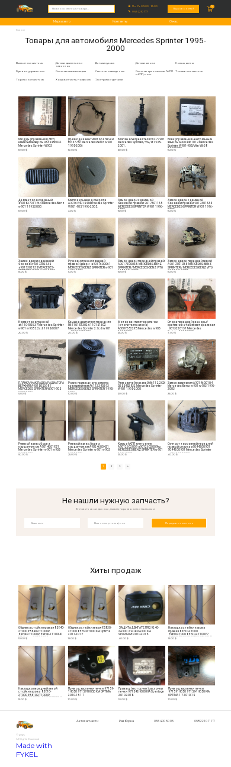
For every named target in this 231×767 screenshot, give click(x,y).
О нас (173, 21)
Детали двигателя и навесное (69, 64)
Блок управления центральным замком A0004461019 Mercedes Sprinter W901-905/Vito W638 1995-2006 (190, 143)
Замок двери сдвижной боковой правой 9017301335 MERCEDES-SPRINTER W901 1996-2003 (190, 204)
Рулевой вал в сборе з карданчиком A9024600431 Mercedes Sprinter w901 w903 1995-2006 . (89, 447)
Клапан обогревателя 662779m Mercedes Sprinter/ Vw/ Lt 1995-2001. (141, 142)
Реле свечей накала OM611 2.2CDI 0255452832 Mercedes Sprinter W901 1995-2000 (141, 386)
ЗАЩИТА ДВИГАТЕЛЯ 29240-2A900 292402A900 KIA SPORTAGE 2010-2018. (138, 631)
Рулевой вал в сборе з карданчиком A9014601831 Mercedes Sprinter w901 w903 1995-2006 (39, 447)
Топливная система (189, 71)
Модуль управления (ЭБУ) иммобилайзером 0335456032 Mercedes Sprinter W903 (40, 142)
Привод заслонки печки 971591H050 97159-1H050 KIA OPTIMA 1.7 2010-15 (189, 692)
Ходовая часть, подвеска (73, 79)
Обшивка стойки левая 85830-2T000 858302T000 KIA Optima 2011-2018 (89, 631)
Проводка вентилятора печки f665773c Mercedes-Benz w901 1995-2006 (91, 142)
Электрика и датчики (109, 79)
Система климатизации (71, 71)
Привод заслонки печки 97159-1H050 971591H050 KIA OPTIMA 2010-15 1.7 (91, 692)
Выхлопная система (29, 63)
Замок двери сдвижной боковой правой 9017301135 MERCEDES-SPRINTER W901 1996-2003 (140, 204)
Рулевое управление (30, 71)
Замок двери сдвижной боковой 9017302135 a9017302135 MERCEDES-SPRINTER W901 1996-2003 (36, 265)
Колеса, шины (184, 63)
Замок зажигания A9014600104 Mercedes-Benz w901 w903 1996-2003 (191, 386)
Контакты (120, 21)
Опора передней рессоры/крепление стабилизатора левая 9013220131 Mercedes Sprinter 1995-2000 (191, 326)
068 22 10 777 (139, 11)
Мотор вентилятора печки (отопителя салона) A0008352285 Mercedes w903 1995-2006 (139, 326)
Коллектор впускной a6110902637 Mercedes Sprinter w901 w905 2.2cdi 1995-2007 (41, 325)
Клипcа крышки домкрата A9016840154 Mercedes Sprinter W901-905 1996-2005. (91, 203)
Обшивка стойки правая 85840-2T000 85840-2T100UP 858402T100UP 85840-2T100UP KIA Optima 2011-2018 (41, 631)
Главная (20, 29)
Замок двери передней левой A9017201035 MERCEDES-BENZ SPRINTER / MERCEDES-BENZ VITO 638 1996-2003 (190, 265)
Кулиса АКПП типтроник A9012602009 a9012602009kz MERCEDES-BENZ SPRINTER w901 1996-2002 (140, 447)
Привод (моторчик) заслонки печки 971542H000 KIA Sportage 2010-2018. (141, 692)
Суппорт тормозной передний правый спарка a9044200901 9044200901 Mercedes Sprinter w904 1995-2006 (190, 447)
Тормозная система (30, 79)
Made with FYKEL (34, 750)
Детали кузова (104, 63)
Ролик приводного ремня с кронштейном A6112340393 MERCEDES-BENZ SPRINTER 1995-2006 (90, 386)
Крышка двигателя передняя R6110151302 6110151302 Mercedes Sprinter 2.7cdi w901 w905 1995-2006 (89, 326)
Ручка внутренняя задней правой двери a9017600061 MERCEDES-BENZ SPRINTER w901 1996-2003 (90, 265)
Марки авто (61, 21)
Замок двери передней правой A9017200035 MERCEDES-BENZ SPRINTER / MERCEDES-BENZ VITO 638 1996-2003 (141, 265)
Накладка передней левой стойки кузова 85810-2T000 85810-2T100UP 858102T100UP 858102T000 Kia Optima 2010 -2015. (41, 692)
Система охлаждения (109, 71)
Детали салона (145, 63)
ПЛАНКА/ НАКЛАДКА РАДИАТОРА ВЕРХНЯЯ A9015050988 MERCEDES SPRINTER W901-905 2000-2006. (41, 386)
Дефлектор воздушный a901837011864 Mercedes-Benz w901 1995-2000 (41, 203)
